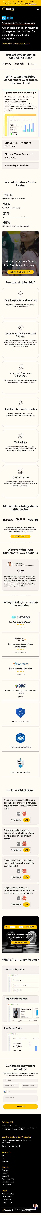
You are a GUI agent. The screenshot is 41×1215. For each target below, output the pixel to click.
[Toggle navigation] (37, 9)
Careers (4, 1173)
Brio (3, 1155)
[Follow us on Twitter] (16, 1146)
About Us (5, 1170)
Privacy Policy (6, 1196)
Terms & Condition (8, 1194)
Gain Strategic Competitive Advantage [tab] (18, 144)
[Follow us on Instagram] (6, 1146)
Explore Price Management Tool (16, 43)
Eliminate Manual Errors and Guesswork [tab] (18, 156)
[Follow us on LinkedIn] (9, 1146)
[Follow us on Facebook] (3, 1146)
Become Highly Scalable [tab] (16, 165)
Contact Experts (20, 536)
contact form (14, 1140)
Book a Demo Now (20, 271)
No (24, 814)
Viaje (3, 1158)
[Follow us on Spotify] (19, 1146)
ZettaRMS (5, 1161)
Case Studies (6, 1185)
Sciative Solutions (30, 1209)
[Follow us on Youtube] (13, 1146)
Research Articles (8, 1182)
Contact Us (20, 1107)
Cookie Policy (6, 1199)
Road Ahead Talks (8, 1179)
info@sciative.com (10, 1125)
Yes (18, 814)
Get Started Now (20, 942)
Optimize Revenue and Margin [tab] (20, 102)
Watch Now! (32, 4)
